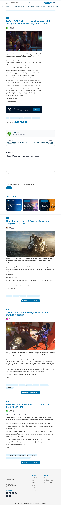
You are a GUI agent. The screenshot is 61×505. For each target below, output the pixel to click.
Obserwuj (36, 109)
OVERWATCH (10, 387)
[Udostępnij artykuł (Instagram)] (18, 122)
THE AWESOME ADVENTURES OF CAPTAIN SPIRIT (18, 457)
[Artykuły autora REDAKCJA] (7, 319)
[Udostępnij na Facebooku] (15, 122)
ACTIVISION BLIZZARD (12, 385)
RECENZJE (24, 6)
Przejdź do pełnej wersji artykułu (29, 300)
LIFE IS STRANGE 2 (31, 455)
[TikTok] (16, 493)
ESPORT (43, 6)
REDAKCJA (11, 318)
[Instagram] (10, 493)
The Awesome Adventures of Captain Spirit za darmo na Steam (29, 405)
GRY (12, 6)
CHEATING (36, 385)
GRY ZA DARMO (21, 455)
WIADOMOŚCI (5, 6)
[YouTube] (13, 493)
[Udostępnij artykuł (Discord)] (26, 122)
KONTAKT (46, 477)
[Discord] (10, 496)
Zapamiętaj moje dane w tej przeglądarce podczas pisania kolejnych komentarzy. (21, 184)
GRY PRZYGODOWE (11, 455)
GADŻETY (49, 6)
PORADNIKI (31, 6)
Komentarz (8, 159)
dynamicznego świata (23, 267)
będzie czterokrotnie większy (43, 269)
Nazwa (7, 173)
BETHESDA (9, 295)
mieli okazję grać (27, 269)
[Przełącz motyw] (53, 2)
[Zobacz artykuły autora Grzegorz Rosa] (7, 28)
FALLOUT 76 (30, 295)
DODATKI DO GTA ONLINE (17, 118)
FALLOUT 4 (22, 295)
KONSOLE (17, 6)
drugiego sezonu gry (10, 428)
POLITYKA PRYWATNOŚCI (49, 480)
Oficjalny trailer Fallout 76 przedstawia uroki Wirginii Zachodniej (28, 222)
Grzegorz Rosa (11, 27)
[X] (7, 496)
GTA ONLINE (28, 118)
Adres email (8, 179)
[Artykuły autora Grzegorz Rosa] (9, 134)
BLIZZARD (21, 385)
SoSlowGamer (12, 227)
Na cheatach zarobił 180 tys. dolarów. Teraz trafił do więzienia (28, 313)
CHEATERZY (29, 385)
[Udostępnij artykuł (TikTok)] (21, 122)
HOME (7, 15)
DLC (8, 118)
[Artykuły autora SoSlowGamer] (7, 227)
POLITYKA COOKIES (48, 482)
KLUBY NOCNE (36, 118)
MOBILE (38, 6)
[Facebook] (7, 493)
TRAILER (37, 295)
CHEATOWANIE (44, 385)
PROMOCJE (56, 6)
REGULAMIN (46, 484)
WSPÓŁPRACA (47, 479)
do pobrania (19, 439)
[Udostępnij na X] (23, 122)
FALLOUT (16, 295)
